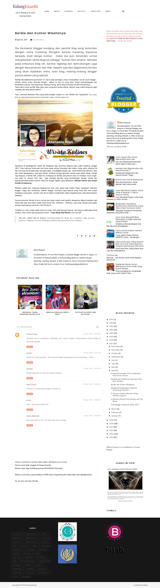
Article (81, 11)
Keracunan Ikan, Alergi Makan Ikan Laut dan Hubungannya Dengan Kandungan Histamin (130, 244)
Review (28, 565)
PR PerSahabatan (28, 561)
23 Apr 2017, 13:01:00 (92, 353)
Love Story (17, 557)
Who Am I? (30, 572)
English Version (31, 541)
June (113, 364)
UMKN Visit (96, 11)
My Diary (28, 557)
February (115, 412)
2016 (111, 420)
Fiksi (14, 545)
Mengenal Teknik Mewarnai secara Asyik (30, 313)
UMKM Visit (17, 572)
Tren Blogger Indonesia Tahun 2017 (125, 405)
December (115, 346)
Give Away (45, 545)
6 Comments (38, 40)
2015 (111, 423)
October (114, 353)
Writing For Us (44, 572)
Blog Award (17, 538)
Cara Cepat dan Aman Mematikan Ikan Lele (126, 158)
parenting (26, 576)
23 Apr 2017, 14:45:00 (92, 368)
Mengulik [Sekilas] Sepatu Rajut (57, 313)
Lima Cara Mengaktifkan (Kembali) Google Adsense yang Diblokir (128, 219)
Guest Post (17, 549)
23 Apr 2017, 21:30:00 (92, 384)
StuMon (145, 585)
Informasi (42, 549)
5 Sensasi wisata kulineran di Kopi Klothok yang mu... (124, 394)
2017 (111, 343)
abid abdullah (32, 416)
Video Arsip (31, 334)
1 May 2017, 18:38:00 (92, 416)
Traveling (29, 569)
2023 (111, 323)
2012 (111, 434)
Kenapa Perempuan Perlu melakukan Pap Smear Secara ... (126, 374)
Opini (15, 561)
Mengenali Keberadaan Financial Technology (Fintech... (124, 389)
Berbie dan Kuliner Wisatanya (122, 385)
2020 (111, 333)
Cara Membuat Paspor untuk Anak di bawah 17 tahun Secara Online (129, 192)
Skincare (38, 565)
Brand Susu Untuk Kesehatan (129, 179)
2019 (111, 337)
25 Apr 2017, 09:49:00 (92, 400)
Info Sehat (30, 549)
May (113, 367)
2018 (111, 340)
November (115, 350)
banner (15, 576)
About (57, 11)
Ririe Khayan (125, 123)
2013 (111, 430)
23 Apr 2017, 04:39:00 (92, 334)
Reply (30, 347)
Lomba (37, 553)
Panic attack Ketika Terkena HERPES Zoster (129, 231)
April (113, 370)
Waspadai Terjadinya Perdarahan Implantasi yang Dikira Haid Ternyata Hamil (129, 206)
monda (29, 369)
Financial (23, 545)
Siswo (29, 353)
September (116, 357)
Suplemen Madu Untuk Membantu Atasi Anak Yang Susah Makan (129, 266)
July (113, 360)
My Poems (41, 557)
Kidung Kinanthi (31, 585)
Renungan (17, 565)
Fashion (44, 541)
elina (28, 400)
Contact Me (112, 255)
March (114, 409)
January (114, 416)
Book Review (31, 538)
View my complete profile (117, 147)
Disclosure (17, 541)
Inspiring (16, 553)
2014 (111, 427)
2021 (111, 330)
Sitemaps (69, 11)
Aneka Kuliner (31, 534)
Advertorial (17, 534)
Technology (17, 569)
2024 (111, 319)
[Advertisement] (125, 64)
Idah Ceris (31, 385)
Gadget (34, 545)
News (107, 11)
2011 (111, 437)
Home (47, 11)
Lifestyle (26, 553)
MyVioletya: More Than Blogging (85, 313)
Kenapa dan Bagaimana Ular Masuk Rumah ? (129, 169)
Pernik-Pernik (44, 561)
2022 (111, 326)
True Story (41, 569)
